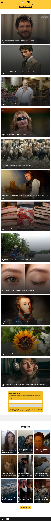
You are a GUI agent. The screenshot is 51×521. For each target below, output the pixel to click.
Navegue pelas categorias (25, 6)
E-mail (10, 398)
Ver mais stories (25, 507)
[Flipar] (5, 519)
